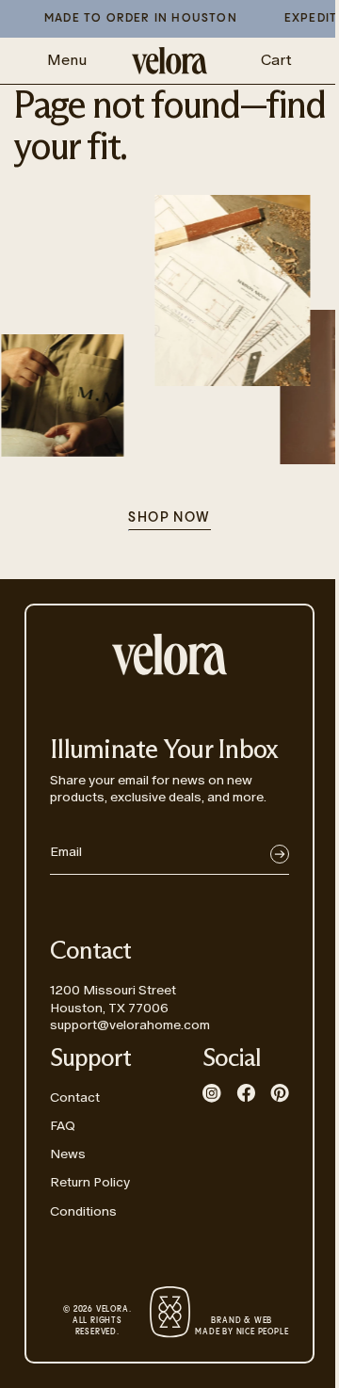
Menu (67, 60)
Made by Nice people (241, 1326)
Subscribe (279, 854)
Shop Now (169, 518)
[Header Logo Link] (169, 61)
